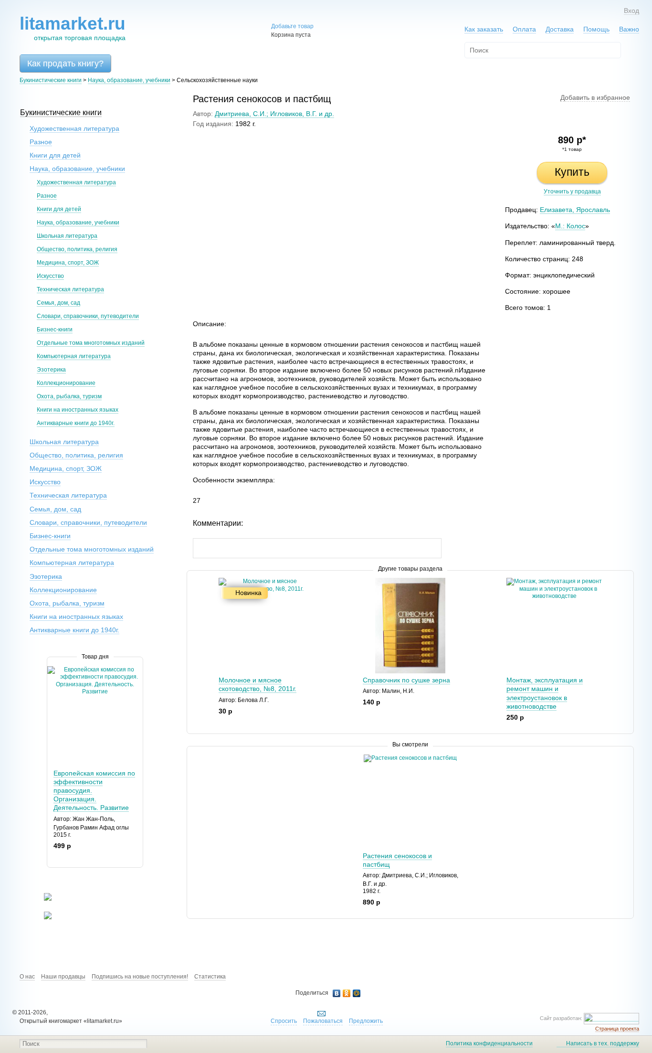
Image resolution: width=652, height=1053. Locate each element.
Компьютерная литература (74, 356)
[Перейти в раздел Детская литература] (42, 898)
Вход (631, 10)
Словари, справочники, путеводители (88, 316)
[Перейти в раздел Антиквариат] (42, 917)
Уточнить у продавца (572, 191)
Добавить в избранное (595, 97)
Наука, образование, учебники (129, 80)
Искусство (50, 276)
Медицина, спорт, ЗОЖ (68, 262)
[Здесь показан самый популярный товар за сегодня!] (53, 669)
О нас (27, 976)
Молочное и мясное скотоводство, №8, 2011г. (257, 684)
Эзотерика (51, 369)
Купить (572, 172)
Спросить (284, 1021)
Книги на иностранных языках (77, 409)
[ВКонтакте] (337, 993)
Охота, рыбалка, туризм (69, 396)
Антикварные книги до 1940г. (76, 423)
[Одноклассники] (347, 993)
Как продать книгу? (65, 63)
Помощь (596, 29)
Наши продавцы (63, 976)
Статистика (210, 976)
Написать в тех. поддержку (602, 1043)
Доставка (560, 29)
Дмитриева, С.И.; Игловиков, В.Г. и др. (274, 113)
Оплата (524, 29)
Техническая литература (70, 289)
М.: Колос (570, 226)
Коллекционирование (66, 383)
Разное (41, 142)
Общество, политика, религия (77, 249)
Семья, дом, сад (58, 302)
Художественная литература (74, 128)
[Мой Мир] (357, 993)
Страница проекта (617, 1029)
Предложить (366, 1021)
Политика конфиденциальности (489, 1043)
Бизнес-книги (55, 329)
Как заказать (483, 29)
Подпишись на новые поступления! (140, 976)
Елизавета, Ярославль (575, 209)
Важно (629, 29)
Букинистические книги (51, 80)
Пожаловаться (323, 1021)
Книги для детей (55, 155)
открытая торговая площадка (73, 28)
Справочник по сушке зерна (406, 680)
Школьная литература (67, 236)
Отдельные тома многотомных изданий (91, 343)
